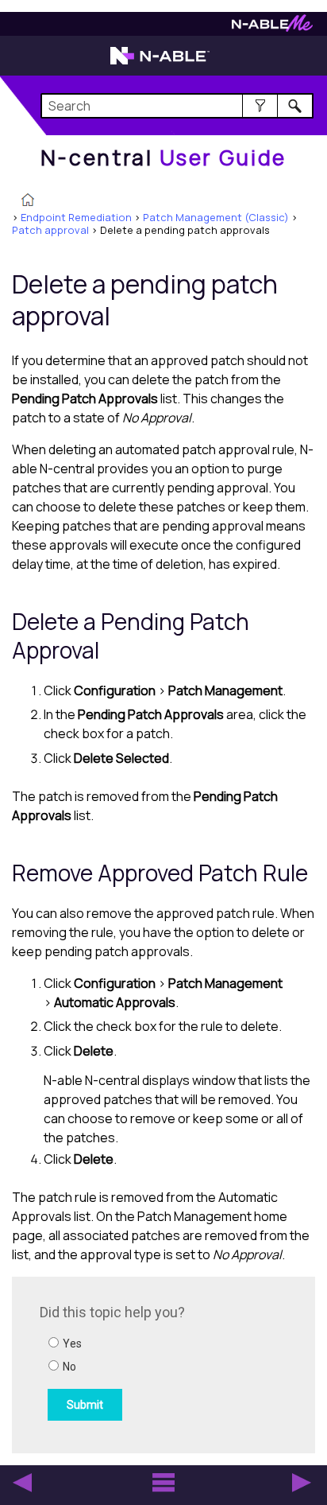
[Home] (27, 201)
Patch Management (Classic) (216, 217)
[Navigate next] (302, 1483)
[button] (260, 106)
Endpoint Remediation (76, 217)
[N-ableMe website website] (272, 27)
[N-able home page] (160, 63)
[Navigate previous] (22, 1483)
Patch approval (50, 230)
